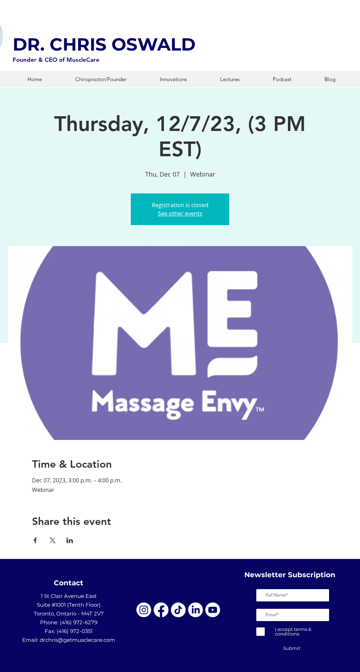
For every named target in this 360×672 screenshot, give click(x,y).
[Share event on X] (52, 540)
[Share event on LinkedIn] (69, 540)
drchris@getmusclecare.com (77, 640)
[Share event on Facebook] (35, 540)
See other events (180, 213)
